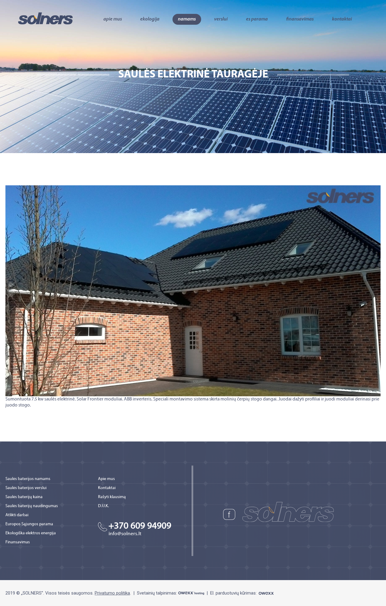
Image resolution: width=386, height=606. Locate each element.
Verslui (221, 19)
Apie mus (112, 19)
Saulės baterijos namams (27, 479)
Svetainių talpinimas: (157, 593)
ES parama (257, 19)
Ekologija (150, 19)
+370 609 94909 (140, 526)
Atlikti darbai (16, 515)
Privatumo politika (112, 593)
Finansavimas (300, 19)
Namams (187, 19)
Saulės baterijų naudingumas (31, 506)
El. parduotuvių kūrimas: (234, 593)
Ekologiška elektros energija (30, 533)
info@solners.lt (125, 534)
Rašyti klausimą (112, 497)
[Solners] (45, 18)
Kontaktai (342, 19)
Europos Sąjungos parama (29, 524)
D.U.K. (103, 506)
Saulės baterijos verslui (25, 488)
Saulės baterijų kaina (24, 497)
